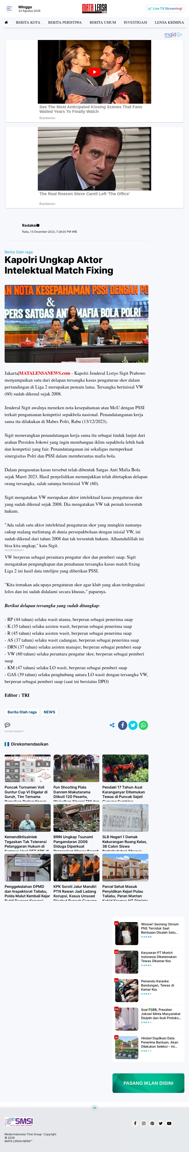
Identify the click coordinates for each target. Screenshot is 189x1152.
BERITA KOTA (28, 22)
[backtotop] (94, 1109)
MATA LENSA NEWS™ (18, 1141)
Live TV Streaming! (168, 8)
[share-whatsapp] (143, 725)
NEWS (49, 712)
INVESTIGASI (135, 22)
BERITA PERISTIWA (65, 22)
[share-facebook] (122, 725)
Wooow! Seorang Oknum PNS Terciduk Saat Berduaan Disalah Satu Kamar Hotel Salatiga (160, 928)
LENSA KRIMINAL (170, 22)
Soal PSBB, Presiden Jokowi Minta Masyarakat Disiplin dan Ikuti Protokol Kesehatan (160, 1014)
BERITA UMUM (103, 22)
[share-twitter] (133, 725)
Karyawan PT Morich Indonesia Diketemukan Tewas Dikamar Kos (159, 957)
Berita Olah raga (19, 252)
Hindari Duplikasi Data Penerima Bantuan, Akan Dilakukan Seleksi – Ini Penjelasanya (159, 1042)
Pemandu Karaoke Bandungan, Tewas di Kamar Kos (157, 985)
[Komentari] (7, 725)
